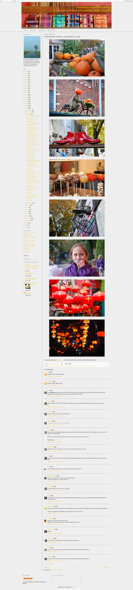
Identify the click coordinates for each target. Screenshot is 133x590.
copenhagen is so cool (64, 365)
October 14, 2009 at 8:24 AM (54, 376)
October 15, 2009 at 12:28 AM (54, 524)
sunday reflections (30, 154)
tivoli (94, 365)
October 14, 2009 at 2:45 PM (54, 451)
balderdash (28, 292)
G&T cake (33, 284)
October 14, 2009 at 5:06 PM (54, 461)
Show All (38, 297)
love (86, 365)
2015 (26, 95)
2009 (26, 108)
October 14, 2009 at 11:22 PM (54, 513)
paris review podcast (30, 244)
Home (77, 567)
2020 (26, 84)
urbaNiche (50, 518)
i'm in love (28, 192)
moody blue (29, 200)
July (28, 207)
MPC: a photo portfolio (31, 278)
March (28, 216)
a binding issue (30, 170)
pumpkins (90, 365)
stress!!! (28, 168)
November (29, 112)
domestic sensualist (30, 283)
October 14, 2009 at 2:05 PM (54, 442)
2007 (26, 225)
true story (27, 274)
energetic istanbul (30, 158)
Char (48, 466)
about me (33, 30)
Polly (48, 547)
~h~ (48, 456)
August (28, 205)
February (29, 218)
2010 (26, 105)
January (29, 220)
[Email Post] (62, 363)
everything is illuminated (32, 142)
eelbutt (26, 294)
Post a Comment (50, 564)
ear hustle (27, 242)
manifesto (42, 30)
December (29, 109)
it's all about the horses (32, 166)
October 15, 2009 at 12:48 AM (54, 533)
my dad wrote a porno (30, 246)
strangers (27, 250)
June (28, 209)
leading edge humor (31, 186)
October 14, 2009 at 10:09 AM (54, 396)
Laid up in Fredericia (29, 279)
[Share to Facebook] (69, 363)
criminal (27, 238)
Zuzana (49, 401)
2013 (26, 99)
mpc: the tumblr (29, 273)
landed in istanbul (30, 164)
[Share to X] (68, 363)
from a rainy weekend (31, 130)
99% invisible (28, 235)
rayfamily (49, 411)
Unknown (50, 381)
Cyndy (49, 430)
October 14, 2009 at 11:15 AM (54, 406)
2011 (26, 103)
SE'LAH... (49, 556)
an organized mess (31, 140)
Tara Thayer (50, 446)
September (29, 203)
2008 (26, 223)
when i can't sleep (30, 178)
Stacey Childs (51, 529)
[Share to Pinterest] (70, 363)
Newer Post (47, 567)
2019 (26, 86)
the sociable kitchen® (30, 233)
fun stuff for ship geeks (31, 176)
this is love (27, 251)
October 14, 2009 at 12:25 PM (54, 416)
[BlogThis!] (66, 363)
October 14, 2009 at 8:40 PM (54, 490)
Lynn (48, 495)
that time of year (30, 132)
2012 (26, 101)
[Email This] (65, 363)
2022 (26, 79)
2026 (26, 71)
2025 (26, 73)
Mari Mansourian (51, 475)
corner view (60, 360)
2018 (26, 88)
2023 (26, 77)
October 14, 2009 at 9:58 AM (54, 385)
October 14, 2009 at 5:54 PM (54, 471)
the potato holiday (30, 156)
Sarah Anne (50, 538)
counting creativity (30, 194)
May (28, 211)
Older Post (106, 567)
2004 (26, 227)
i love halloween (78, 365)
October (29, 114)
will (48, 372)
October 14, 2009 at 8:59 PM (54, 501)
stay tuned (27, 248)
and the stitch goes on (31, 188)
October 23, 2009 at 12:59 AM (54, 560)
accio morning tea (30, 121)
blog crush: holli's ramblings (33, 116)
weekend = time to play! (32, 138)
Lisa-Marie (50, 486)
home (25, 30)
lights (84, 365)
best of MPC (51, 30)
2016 (26, 92)
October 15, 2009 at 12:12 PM (54, 551)
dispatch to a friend (29, 240)
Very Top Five (51, 506)
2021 (26, 82)
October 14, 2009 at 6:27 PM (54, 481)
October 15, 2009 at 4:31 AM (54, 542)
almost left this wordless (53, 365)
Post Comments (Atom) (56, 570)
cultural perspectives (31, 190)
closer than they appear (30, 236)
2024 (26, 75)
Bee (48, 390)
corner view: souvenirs (31, 180)
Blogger (73, 587)
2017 (26, 90)
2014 (26, 97)
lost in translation (30, 148)
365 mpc (27, 264)
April (28, 213)
